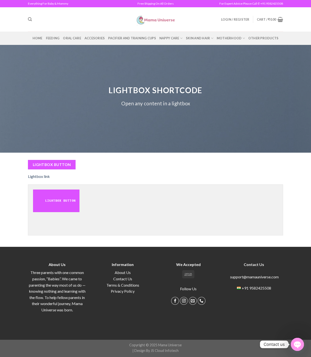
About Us (123, 272)
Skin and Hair (198, 38)
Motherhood (229, 38)
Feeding (53, 38)
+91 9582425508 (256, 288)
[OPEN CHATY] (297, 344)
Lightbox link (39, 176)
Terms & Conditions (122, 285)
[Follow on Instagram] (184, 301)
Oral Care (72, 38)
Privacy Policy (123, 291)
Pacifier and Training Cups (132, 38)
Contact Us (122, 278)
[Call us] (202, 301)
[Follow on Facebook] (175, 301)
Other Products (263, 38)
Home (38, 38)
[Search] (30, 19)
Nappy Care (169, 38)
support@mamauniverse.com (254, 276)
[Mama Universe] (155, 19)
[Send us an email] (193, 301)
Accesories (95, 38)
